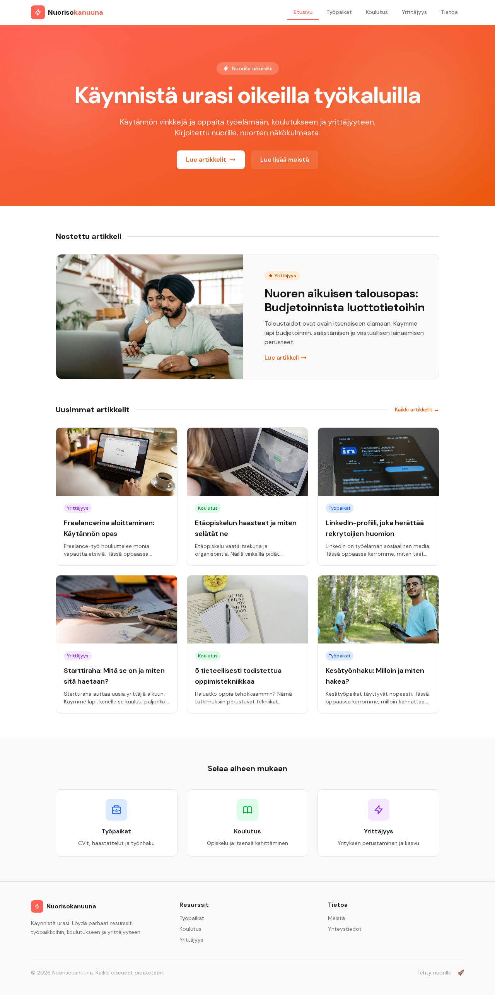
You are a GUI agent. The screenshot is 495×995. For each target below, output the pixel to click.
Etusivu (303, 12)
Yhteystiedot (345, 928)
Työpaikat (339, 12)
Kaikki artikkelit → (417, 409)
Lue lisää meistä (284, 159)
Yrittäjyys (414, 12)
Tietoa (449, 12)
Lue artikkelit (206, 159)
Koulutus (377, 12)
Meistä (336, 918)
